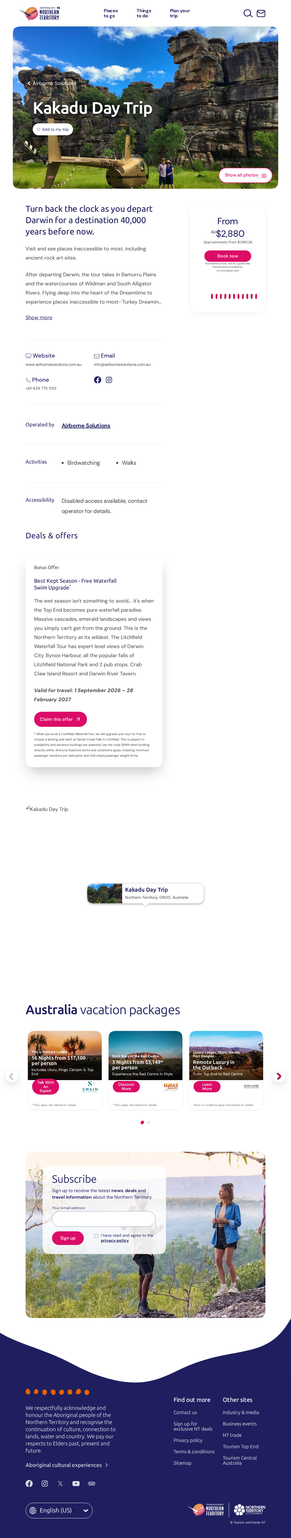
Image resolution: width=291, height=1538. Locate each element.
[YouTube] (76, 1483)
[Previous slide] (12, 1076)
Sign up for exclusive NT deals (193, 1426)
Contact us (185, 1412)
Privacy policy (188, 1440)
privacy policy (115, 1240)
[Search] (248, 13)
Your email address (68, 1208)
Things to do (144, 13)
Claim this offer (56, 719)
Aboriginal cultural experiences (64, 1465)
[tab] (142, 1122)
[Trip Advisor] (91, 1483)
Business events (240, 1424)
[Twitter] (60, 1483)
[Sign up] (261, 13)
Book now (227, 256)
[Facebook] (29, 1483)
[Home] (40, 13)
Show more (39, 317)
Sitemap (183, 1463)
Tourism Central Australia (240, 1460)
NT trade (232, 1435)
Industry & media (241, 1412)
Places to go (111, 13)
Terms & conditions (194, 1451)
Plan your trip (180, 13)
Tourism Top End (241, 1446)
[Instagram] (44, 1483)
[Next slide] (279, 1076)
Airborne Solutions (86, 425)
